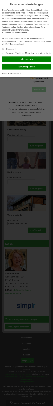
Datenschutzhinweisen (18, 30)
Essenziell (10, 49)
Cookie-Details (7, 74)
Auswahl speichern (26, 67)
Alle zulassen (26, 59)
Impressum (17, 74)
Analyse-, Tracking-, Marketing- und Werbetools (28, 53)
